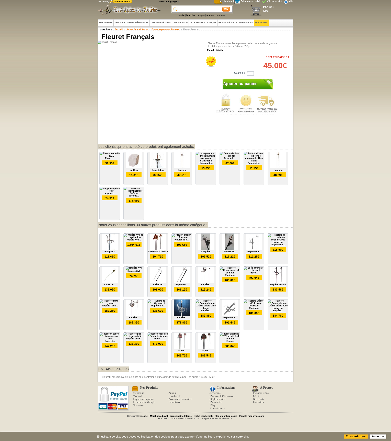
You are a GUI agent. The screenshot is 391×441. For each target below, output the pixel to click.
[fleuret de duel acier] (158, 167)
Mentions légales (261, 393)
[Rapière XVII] (134, 268)
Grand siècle (175, 396)
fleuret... (182, 170)
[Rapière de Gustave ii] (158, 303)
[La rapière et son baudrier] (206, 249)
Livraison (228, 1)
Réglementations (218, 399)
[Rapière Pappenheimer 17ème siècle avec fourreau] (278, 308)
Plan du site (216, 402)
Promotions (174, 402)
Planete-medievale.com (251, 416)
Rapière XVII (133, 271)
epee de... (134, 195)
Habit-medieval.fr (203, 416)
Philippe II (109, 251)
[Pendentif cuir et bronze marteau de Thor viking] (254, 160)
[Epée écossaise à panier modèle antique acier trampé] (206, 348)
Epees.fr (143, 416)
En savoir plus (113, 369)
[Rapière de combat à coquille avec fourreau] (278, 242)
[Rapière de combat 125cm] (230, 315)
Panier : (268, 6)
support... (110, 193)
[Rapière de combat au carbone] (254, 249)
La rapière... (206, 251)
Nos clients (258, 399)
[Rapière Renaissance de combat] (230, 272)
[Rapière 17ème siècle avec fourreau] (254, 305)
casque (201, 15)
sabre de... (109, 284)
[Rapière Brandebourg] (182, 315)
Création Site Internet (181, 416)
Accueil (119, 29)
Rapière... (206, 284)
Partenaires (258, 402)
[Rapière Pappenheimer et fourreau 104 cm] (134, 315)
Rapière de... (254, 251)
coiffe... (134, 170)
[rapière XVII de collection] (134, 237)
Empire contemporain (143, 399)
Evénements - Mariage (144, 402)
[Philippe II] (110, 249)
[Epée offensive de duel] (254, 270)
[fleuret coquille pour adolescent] (182, 167)
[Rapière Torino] (278, 282)
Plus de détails (215, 50)
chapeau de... (206, 163)
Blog (212, 405)
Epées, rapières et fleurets (165, 29)
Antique (172, 393)
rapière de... (158, 284)
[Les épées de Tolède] (128, 10)
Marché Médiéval (159, 416)
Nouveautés (138, 405)
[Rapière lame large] (110, 303)
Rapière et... (182, 284)
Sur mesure (138, 393)
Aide (290, 1)
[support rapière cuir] (110, 191)
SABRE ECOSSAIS (158, 251)
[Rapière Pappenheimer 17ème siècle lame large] (206, 308)
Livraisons (215, 393)
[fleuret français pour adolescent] (278, 167)
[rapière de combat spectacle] (158, 282)
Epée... (254, 272)
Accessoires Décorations (180, 399)
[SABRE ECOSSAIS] (158, 249)
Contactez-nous (217, 408)
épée (182, 15)
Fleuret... (109, 158)
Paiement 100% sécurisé (222, 396)
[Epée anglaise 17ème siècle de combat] (230, 338)
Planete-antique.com (226, 416)
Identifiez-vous (122, 1)
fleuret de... (158, 170)
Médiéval (137, 396)
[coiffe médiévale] (134, 167)
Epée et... (110, 341)
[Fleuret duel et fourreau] (182, 237)
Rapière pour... (134, 338)
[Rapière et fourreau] (182, 282)
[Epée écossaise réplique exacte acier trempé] (182, 348)
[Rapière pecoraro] (206, 282)
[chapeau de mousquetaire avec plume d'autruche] (206, 160)
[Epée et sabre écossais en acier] (110, 338)
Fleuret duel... (182, 239)
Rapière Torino (278, 284)
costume (220, 15)
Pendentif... (254, 163)
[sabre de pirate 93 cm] (110, 282)
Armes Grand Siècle (137, 29)
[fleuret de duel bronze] (230, 156)
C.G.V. (256, 396)
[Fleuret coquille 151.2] (110, 156)
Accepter (378, 436)
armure (210, 15)
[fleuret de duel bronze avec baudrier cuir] (230, 249)
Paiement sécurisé (250, 1)
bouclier (190, 15)
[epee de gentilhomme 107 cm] (134, 193)
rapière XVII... (134, 239)
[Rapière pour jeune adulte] (134, 336)
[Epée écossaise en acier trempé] (158, 336)
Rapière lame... (110, 305)
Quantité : (239, 72)
